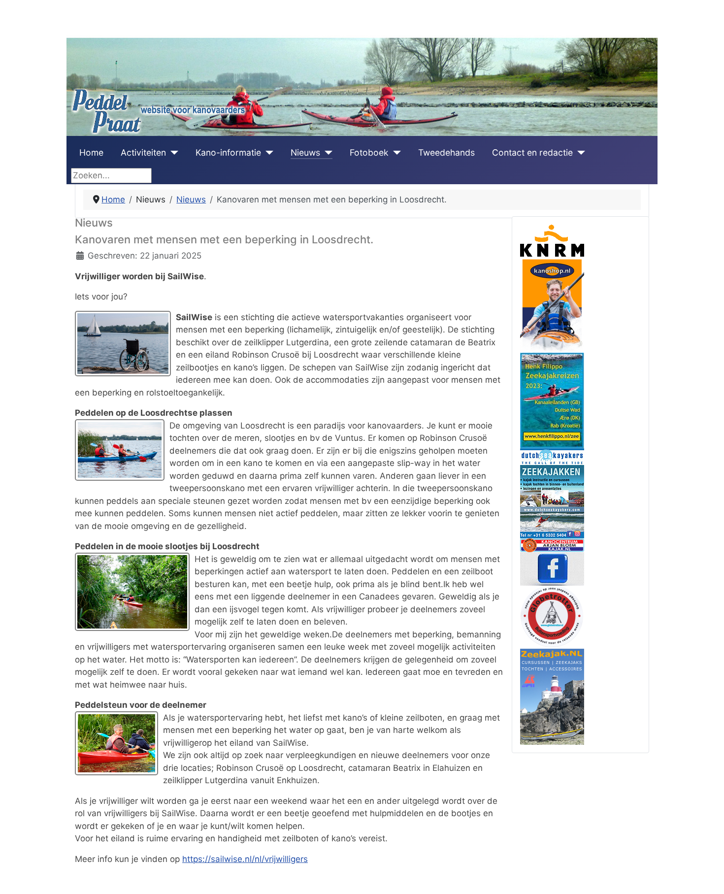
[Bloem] (552, 544)
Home (91, 152)
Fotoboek (369, 152)
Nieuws (305, 152)
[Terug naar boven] (706, 875)
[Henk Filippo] (552, 399)
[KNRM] (552, 240)
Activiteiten (143, 152)
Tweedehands (446, 152)
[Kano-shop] (552, 304)
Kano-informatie (228, 152)
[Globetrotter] (552, 616)
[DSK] (552, 492)
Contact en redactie (532, 152)
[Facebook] (552, 568)
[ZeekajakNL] (552, 696)
